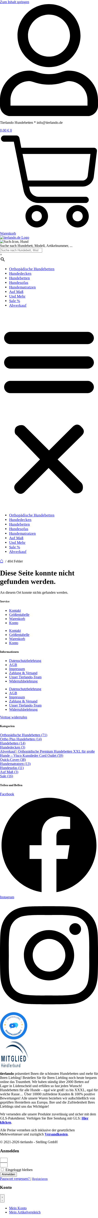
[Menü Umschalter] (2, 1198)
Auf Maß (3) (9, 772)
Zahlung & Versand (23, 673)
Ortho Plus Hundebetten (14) (21, 739)
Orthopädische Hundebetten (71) (23, 735)
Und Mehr (17, 296)
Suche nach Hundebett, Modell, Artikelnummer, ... (36, 246)
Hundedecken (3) (12, 747)
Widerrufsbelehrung (23, 681)
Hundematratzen (22, 287)
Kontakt (15, 610)
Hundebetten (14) (12, 743)
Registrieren (40, 1179)
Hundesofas (18, 282)
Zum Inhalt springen (14, 2)
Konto (13, 623)
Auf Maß (16, 292)
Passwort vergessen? (15, 1179)
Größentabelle (19, 615)
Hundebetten (19, 278)
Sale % (14, 301)
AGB (13, 665)
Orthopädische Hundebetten (31, 269)
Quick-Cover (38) (13, 760)
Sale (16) (6, 776)
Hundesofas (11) (12, 768)
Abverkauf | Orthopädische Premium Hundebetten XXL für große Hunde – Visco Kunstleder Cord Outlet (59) (47, 753)
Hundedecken (20, 273)
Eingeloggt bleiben (19, 1170)
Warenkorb (17, 619)
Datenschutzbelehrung (25, 661)
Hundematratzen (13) (15, 764)
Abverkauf (17, 305)
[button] (49, 410)
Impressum (17, 669)
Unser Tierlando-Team (25, 677)
